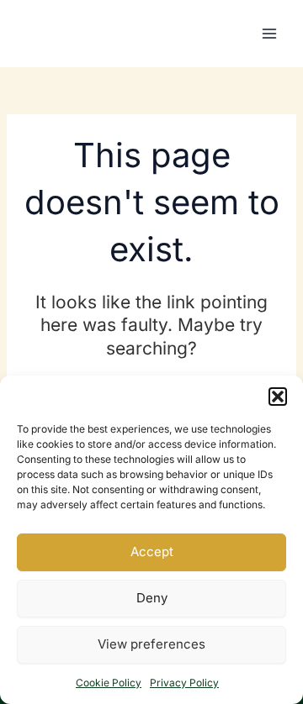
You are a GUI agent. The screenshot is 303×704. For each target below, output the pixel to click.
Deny (151, 598)
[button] (277, 396)
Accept (151, 552)
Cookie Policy (108, 682)
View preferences (151, 644)
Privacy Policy (184, 682)
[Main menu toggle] (269, 34)
